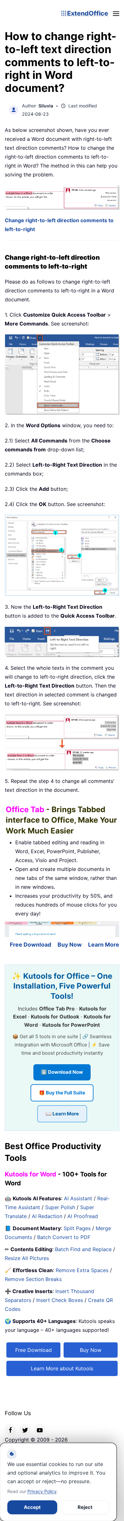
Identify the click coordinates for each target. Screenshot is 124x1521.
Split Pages (77, 1228)
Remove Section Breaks (33, 1279)
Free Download (30, 944)
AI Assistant (78, 1198)
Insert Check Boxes (59, 1300)
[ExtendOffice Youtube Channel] (39, 1429)
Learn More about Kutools (62, 1368)
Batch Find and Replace (83, 1249)
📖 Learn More (62, 1114)
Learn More (103, 944)
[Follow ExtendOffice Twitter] (25, 1429)
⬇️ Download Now (62, 1072)
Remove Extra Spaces (82, 1270)
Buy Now (70, 944)
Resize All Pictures (27, 1258)
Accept (32, 1507)
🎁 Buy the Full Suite (62, 1093)
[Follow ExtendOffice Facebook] (10, 1429)
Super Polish (60, 1207)
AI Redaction (47, 1216)
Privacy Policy (42, 1491)
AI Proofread (82, 1216)
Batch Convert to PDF (63, 1237)
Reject (85, 1507)
